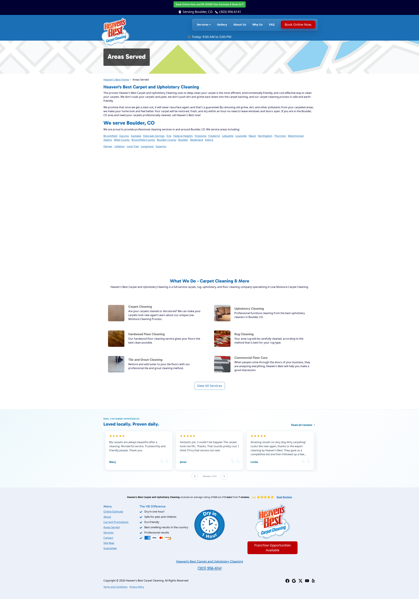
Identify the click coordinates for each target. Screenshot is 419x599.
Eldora (209, 140)
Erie (169, 136)
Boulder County (166, 140)
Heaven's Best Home (116, 79)
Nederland (196, 140)
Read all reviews (301, 425)
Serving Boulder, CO (198, 11)
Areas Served (111, 527)
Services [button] (202, 24)
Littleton (119, 146)
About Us (239, 24)
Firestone (200, 136)
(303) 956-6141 (230, 11)
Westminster (296, 136)
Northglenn (265, 136)
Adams (107, 140)
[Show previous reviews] (194, 476)
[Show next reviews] (224, 476)
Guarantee (110, 548)
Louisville (241, 136)
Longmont (147, 146)
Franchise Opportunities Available (272, 547)
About (107, 517)
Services (108, 532)
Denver (107, 146)
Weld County (122, 140)
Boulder (183, 140)
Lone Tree (133, 146)
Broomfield (110, 136)
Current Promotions (115, 522)
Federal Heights (183, 136)
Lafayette (227, 136)
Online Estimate (113, 511)
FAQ (272, 24)
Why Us (257, 24)
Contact (108, 538)
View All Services (209, 386)
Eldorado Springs (154, 136)
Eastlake (136, 136)
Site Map (108, 543)
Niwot (252, 136)
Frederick (214, 136)
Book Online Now (210, 4)
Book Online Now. (298, 24)
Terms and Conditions (115, 586)
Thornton (280, 136)
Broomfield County (143, 140)
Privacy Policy (136, 586)
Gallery (222, 24)
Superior (161, 146)
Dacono (124, 136)
